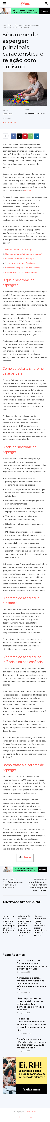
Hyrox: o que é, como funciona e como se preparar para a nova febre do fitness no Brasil (9, 924)
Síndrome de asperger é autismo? (20, 263)
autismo (27, 190)
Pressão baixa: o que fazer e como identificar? (13, 885)
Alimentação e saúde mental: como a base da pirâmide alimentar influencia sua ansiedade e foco (25, 925)
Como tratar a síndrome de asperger (21, 272)
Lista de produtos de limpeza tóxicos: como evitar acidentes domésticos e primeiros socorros (40, 925)
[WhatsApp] (30, 136)
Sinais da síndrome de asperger (19, 258)
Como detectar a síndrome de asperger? (23, 254)
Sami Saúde (8, 114)
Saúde (13, 122)
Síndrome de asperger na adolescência (23, 267)
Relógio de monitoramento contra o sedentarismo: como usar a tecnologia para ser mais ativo (32, 1024)
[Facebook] (13, 136)
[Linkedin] (36, 136)
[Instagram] (25, 1117)
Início (4, 25)
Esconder (28, 857)
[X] (19, 136)
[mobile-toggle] (4, 3)
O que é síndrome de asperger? (19, 249)
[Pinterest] (25, 136)
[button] (46, 3)
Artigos (10, 25)
